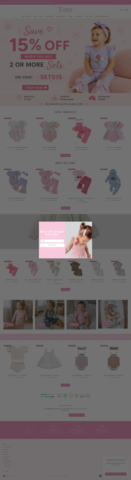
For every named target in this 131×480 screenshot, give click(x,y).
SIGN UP (52, 245)
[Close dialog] (90, 223)
